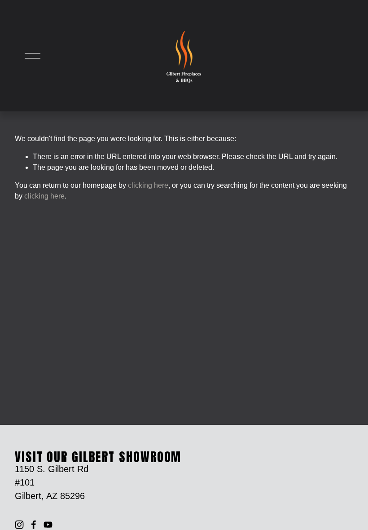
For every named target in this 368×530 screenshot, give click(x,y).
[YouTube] (48, 524)
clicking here (148, 185)
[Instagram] (19, 524)
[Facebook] (33, 524)
